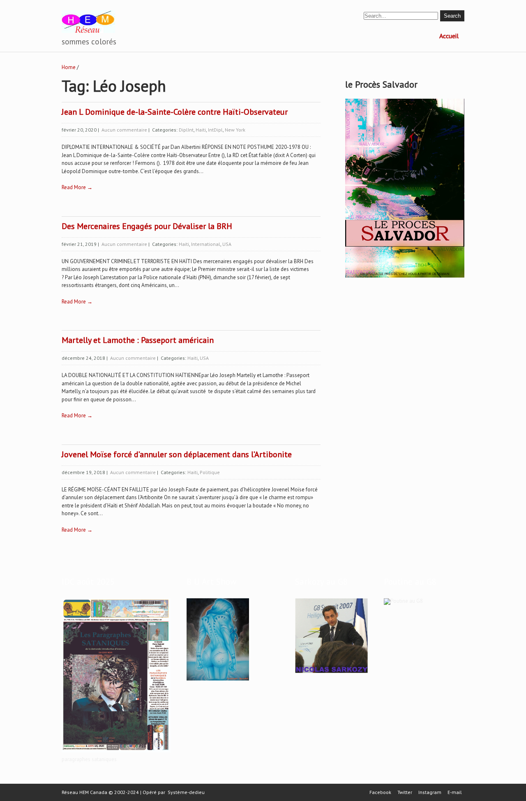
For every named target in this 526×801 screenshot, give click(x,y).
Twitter (404, 792)
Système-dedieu (186, 792)
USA (226, 244)
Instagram (429, 792)
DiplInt (186, 130)
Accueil (449, 36)
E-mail (455, 792)
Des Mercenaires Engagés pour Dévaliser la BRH (147, 226)
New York (235, 130)
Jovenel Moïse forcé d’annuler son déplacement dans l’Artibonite (177, 454)
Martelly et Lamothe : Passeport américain (138, 340)
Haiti (201, 130)
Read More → (77, 187)
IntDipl (215, 130)
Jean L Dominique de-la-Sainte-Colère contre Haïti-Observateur (175, 111)
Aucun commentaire (124, 130)
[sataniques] (116, 752)
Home (69, 67)
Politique (210, 472)
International (205, 244)
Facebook (380, 792)
